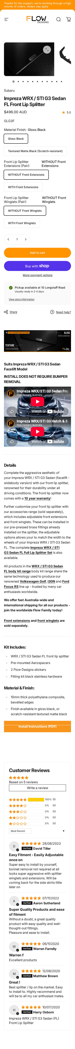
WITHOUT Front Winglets (25, 210)
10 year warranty (37, 498)
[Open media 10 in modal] (47, 50)
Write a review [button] (37, 788)
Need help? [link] (63, 312)
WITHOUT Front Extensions (26, 174)
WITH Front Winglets (22, 223)
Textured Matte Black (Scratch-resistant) (35, 151)
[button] (18, 799)
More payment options (37, 275)
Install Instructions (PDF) (38, 726)
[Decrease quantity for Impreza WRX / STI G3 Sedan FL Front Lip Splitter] (8, 239)
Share (13, 312)
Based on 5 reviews (23, 782)
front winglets (48, 621)
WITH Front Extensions (23, 187)
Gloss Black (16, 138)
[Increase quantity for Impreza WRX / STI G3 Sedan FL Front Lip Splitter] (25, 239)
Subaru (9, 90)
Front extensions (17, 621)
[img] (32, 843)
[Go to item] (13, 81)
